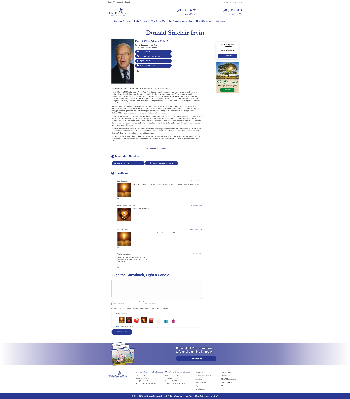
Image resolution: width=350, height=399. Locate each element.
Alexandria (120, 2)
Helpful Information (228, 379)
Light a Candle (145, 51)
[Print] (137, 71)
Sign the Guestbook (146, 61)
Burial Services (140, 21)
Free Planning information (180, 21)
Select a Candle (121, 313)
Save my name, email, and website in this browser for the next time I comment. (141, 308)
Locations (199, 379)
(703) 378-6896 (186, 10)
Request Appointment (203, 376)
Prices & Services (227, 372)
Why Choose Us (158, 21)
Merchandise (225, 376)
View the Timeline (123, 163)
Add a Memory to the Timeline (150, 56)
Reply (118, 198)
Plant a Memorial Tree (147, 65)
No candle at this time (125, 326)
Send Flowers (237, 2)
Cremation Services (121, 21)
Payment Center (201, 386)
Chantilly (127, 2)
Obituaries (220, 21)
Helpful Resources (204, 21)
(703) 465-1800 (232, 10)
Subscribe (229, 56)
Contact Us (111, 2)
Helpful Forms (226, 2)
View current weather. (158, 148)
